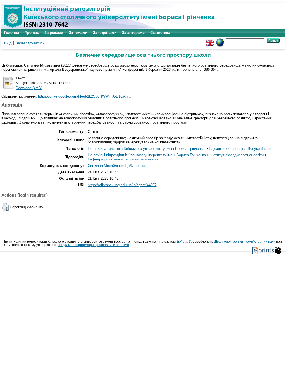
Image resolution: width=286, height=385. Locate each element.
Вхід (8, 43)
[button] (5, 207)
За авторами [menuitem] (133, 32)
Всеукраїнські (259, 149)
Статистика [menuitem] (160, 32)
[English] (210, 40)
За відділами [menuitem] (104, 32)
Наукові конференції (226, 149)
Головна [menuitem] (11, 32)
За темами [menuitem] (78, 32)
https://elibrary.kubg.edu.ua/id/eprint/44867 (122, 185)
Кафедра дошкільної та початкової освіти (123, 159)
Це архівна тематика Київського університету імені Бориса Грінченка (146, 149)
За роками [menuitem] (53, 32)
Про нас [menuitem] (32, 32)
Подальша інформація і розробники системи (93, 245)
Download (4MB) (29, 88)
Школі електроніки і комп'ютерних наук (244, 241)
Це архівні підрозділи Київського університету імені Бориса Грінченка (147, 155)
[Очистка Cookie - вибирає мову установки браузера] (220, 40)
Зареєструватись (30, 43)
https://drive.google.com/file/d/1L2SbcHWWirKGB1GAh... (84, 96)
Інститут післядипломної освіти (237, 155)
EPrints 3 (184, 241)
